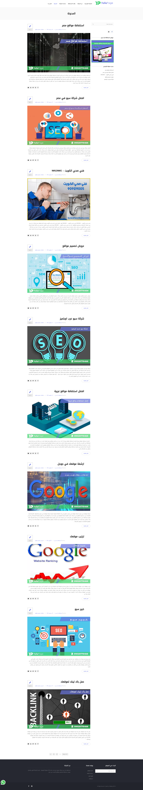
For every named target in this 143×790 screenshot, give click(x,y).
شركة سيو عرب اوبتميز (72, 318)
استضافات (91, 779)
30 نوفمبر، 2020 (50, 175)
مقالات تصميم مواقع (39, 29)
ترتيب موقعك (77, 536)
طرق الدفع (91, 776)
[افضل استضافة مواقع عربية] (58, 419)
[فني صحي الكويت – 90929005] (58, 200)
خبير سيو (79, 609)
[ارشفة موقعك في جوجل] (58, 492)
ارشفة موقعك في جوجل (71, 464)
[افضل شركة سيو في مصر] (58, 126)
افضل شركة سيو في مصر (70, 98)
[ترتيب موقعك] (58, 565)
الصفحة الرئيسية (88, 4)
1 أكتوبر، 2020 (49, 540)
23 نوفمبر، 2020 (50, 250)
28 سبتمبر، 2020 (49, 686)
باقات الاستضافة (71, 4)
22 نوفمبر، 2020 (50, 322)
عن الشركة (80, 4)
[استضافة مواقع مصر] (58, 54)
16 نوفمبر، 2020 (50, 395)
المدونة (55, 4)
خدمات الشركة (62, 4)
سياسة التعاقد (90, 773)
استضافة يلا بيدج (58, 29)
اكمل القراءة (86, 87)
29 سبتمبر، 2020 (50, 613)
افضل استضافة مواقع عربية (69, 391)
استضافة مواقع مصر (73, 25)
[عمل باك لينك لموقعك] (58, 710)
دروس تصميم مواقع (39, 540)
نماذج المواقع (90, 771)
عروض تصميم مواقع (73, 246)
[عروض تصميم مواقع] (58, 274)
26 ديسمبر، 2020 (50, 29)
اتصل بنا (50, 4)
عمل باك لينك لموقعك (72, 681)
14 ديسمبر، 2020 (50, 102)
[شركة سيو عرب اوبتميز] (58, 347)
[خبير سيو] (58, 637)
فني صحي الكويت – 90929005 (68, 170)
